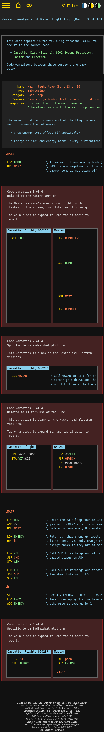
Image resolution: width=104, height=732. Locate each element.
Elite (70, 6)
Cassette (20, 52)
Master (19, 57)
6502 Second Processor (73, 52)
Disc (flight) (41, 52)
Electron (39, 57)
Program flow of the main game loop (56, 103)
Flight (29, 230)
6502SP (43, 230)
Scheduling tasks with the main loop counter (64, 107)
